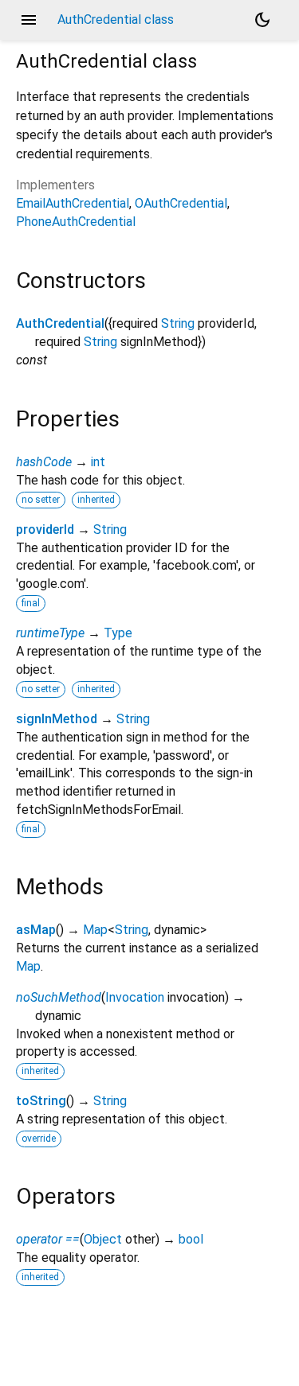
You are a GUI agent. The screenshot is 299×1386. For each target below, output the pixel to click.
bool (191, 1239)
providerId (45, 529)
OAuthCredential (181, 203)
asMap (36, 929)
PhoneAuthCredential (76, 221)
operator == (48, 1239)
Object (103, 1239)
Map (95, 929)
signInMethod (56, 718)
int (98, 461)
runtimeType (50, 632)
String (178, 323)
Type (118, 632)
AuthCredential (60, 323)
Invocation (134, 997)
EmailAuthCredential (72, 203)
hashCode (44, 461)
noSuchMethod (58, 997)
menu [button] (28, 19)
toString (41, 1100)
